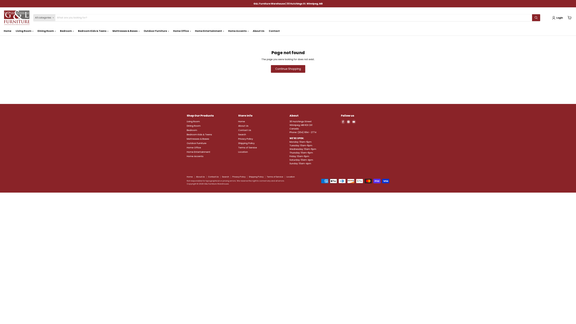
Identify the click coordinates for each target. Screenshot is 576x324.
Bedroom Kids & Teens (92, 31)
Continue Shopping (288, 69)
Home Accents (237, 31)
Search (242, 134)
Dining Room (46, 31)
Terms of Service (247, 147)
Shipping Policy (246, 143)
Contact (274, 31)
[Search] (536, 17)
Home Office (181, 31)
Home (7, 31)
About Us (258, 31)
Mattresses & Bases (125, 31)
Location (243, 151)
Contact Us (244, 130)
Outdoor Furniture (155, 31)
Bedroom (66, 31)
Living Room (24, 31)
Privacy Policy (245, 138)
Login (559, 17)
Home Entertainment (208, 31)
